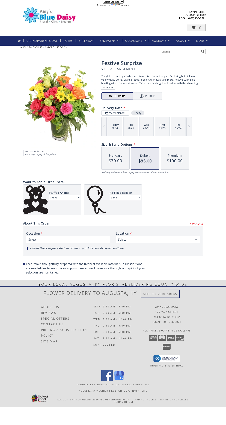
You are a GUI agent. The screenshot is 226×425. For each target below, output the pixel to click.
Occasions (133, 41)
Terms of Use (124, 401)
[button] (196, 27)
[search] (203, 51)
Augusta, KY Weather (93, 390)
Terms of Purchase (174, 399)
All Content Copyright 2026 (78, 399)
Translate (123, 5)
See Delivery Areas (160, 294)
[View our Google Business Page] (119, 380)
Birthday (86, 41)
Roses (68, 41)
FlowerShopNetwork (115, 399)
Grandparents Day (42, 41)
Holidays (159, 41)
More (200, 41)
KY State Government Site (129, 390)
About (181, 41)
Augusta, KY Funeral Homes (96, 384)
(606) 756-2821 (197, 18)
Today (137, 113)
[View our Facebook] (107, 380)
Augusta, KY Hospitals (133, 384)
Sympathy (108, 41)
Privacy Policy (145, 399)
